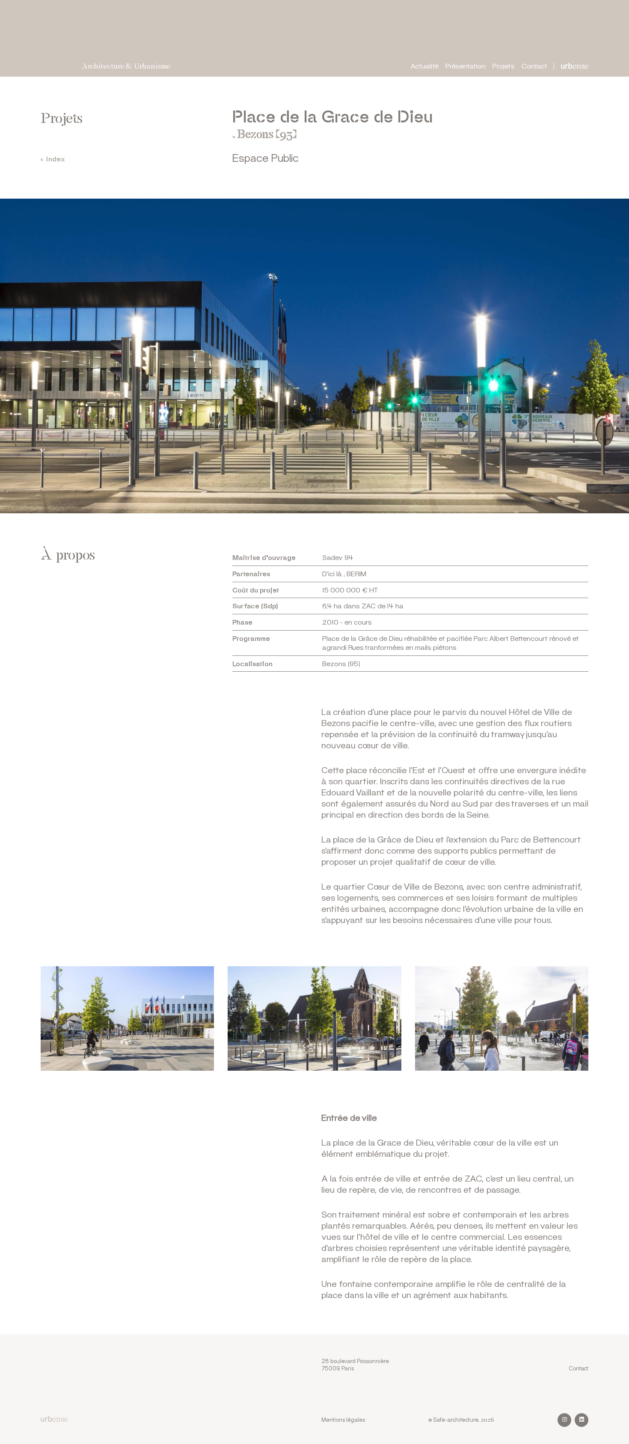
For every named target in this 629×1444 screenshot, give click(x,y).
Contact (534, 66)
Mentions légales (343, 1419)
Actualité (424, 66)
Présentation (465, 66)
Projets (504, 66)
